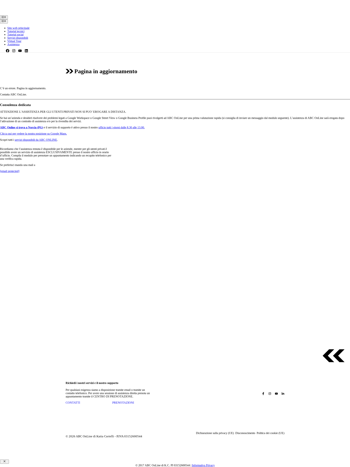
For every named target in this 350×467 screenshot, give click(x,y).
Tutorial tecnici (15, 31)
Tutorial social (15, 34)
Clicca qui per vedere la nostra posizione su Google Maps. (33, 133)
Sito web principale (18, 28)
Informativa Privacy (203, 465)
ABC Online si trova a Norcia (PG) (21, 127)
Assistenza (13, 44)
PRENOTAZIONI (123, 402)
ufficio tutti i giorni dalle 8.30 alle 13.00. (121, 127)
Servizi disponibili (17, 37)
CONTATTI (73, 402)
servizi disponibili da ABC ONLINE (36, 139)
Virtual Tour (14, 41)
